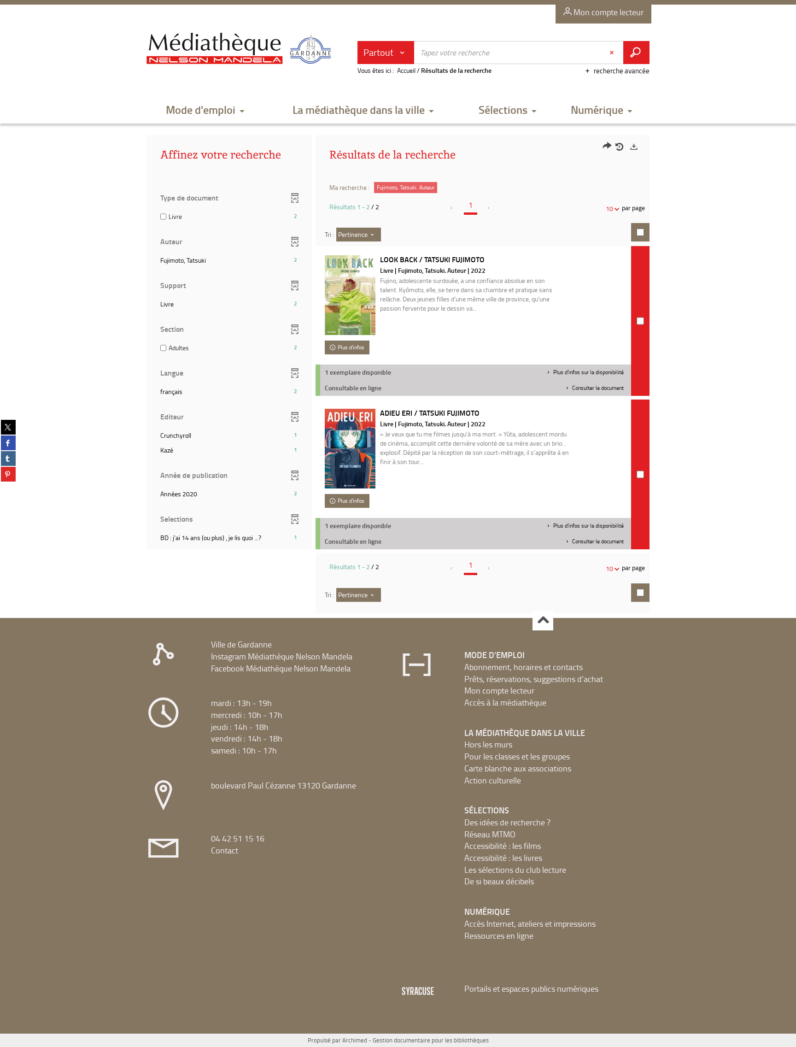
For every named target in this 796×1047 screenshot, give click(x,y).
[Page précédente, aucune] (452, 208)
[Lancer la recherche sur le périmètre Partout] (636, 52)
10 (609, 208)
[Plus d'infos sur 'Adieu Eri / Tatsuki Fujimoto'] (350, 448)
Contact (224, 850)
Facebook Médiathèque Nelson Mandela (281, 668)
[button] (205, 110)
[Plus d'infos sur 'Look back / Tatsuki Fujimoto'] (350, 295)
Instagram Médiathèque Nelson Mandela (281, 656)
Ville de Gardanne (241, 644)
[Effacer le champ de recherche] (613, 52)
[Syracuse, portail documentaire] (240, 49)
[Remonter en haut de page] (543, 620)
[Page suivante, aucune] (489, 208)
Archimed (354, 1040)
